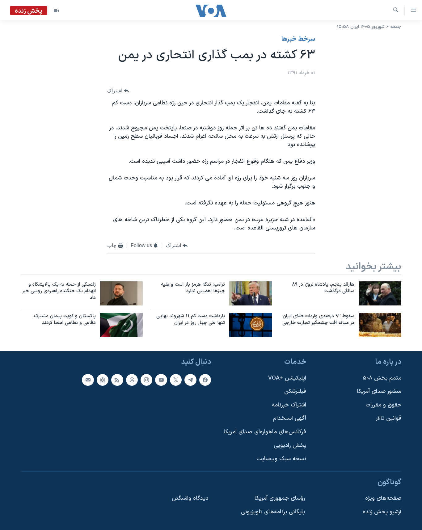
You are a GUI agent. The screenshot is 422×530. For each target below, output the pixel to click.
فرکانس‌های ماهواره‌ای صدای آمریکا (265, 432)
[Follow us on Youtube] (161, 379)
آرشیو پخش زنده (382, 512)
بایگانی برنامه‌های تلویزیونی (273, 512)
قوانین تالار (388, 418)
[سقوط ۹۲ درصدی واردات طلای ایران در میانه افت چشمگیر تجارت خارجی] (380, 325)
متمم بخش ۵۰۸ (382, 378)
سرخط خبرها (298, 39)
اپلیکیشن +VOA (287, 378)
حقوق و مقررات (383, 405)
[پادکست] (102, 379)
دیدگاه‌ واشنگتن (190, 498)
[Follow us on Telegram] (190, 379)
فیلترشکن (295, 391)
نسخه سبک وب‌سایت (281, 459)
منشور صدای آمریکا (379, 391)
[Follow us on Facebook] (205, 379)
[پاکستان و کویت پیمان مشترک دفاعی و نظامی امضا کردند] (121, 325)
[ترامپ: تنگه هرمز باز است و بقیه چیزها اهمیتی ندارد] (250, 293)
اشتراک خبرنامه (289, 405)
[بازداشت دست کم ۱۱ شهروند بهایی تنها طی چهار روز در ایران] (250, 325)
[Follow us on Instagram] (146, 379)
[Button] (118, 91)
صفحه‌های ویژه (383, 498)
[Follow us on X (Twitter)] (176, 379)
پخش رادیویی (290, 445)
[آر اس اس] (117, 379)
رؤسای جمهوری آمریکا (280, 498)
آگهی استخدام (289, 418)
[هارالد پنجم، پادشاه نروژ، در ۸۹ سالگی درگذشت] (380, 293)
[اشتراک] (88, 379)
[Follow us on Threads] (132, 379)
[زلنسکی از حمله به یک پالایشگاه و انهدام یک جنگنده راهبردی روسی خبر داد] (121, 293)
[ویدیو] (56, 10)
